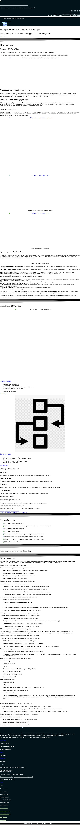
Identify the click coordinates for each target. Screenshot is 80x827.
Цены (14, 18)
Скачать (18, 18)
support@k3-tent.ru (75, 15)
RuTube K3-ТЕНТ (4, 811)
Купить (1, 782)
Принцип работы (5, 381)
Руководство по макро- (6, 770)
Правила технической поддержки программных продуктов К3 (16, 777)
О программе (10, 18)
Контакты (22, 18)
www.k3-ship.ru (4, 805)
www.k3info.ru (4, 791)
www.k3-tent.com (4, 802)
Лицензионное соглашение (7, 779)
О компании (2, 758)
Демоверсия (3, 755)
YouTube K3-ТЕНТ (4, 814)
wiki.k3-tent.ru (3, 820)
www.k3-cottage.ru (5, 794)
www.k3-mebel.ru (4, 797)
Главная (5, 18)
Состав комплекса (5, 454)
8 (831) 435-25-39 (66, 14)
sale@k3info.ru (76, 14)
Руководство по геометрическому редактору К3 (12, 767)
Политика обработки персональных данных (12, 774)
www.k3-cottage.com (5, 799)
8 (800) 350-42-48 (4, 808)
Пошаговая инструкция (7, 746)
